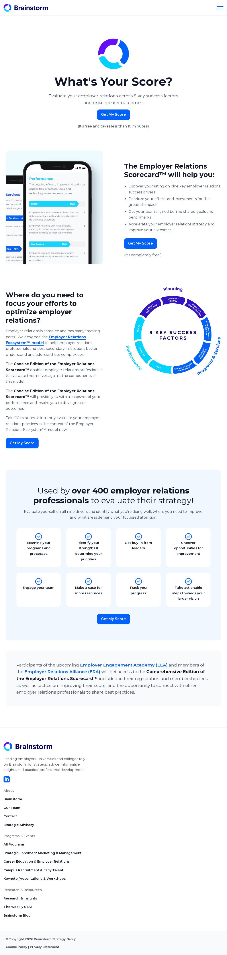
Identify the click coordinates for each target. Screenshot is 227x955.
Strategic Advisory (19, 825)
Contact (10, 816)
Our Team (12, 808)
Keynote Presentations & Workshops (35, 879)
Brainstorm (13, 799)
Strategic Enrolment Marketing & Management (43, 853)
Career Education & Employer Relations (37, 861)
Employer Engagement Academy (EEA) (124, 665)
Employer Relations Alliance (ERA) (62, 671)
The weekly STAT (18, 907)
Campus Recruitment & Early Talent (33, 870)
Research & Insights (20, 898)
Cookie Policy (16, 947)
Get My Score (113, 114)
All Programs (14, 844)
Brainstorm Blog (17, 915)
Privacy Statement (44, 947)
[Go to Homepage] (30, 8)
